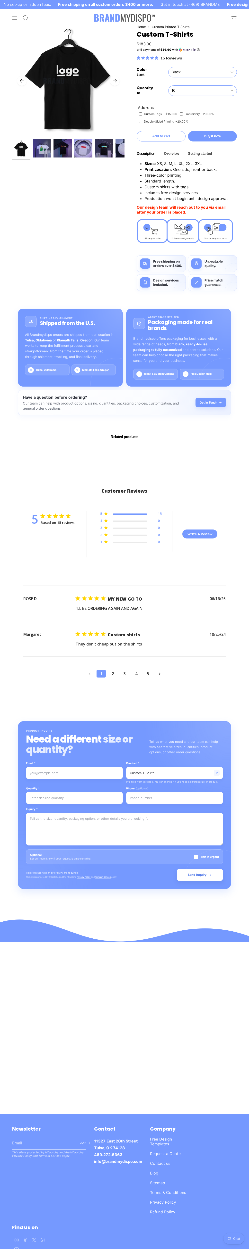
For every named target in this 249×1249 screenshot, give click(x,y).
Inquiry (32, 809)
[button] (187, 50)
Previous (22, 81)
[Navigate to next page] (159, 674)
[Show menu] (14, 18)
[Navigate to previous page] (89, 674)
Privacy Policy (84, 877)
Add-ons (146, 107)
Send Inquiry (197, 875)
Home (141, 27)
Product (132, 763)
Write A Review (199, 534)
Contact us (160, 1163)
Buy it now (212, 136)
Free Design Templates (161, 1141)
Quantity (33, 788)
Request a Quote (165, 1153)
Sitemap (157, 1182)
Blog (154, 1173)
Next (115, 81)
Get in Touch (208, 402)
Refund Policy (162, 1211)
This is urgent (209, 857)
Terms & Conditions (168, 1192)
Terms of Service (103, 877)
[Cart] (234, 18)
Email (31, 763)
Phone (137, 788)
